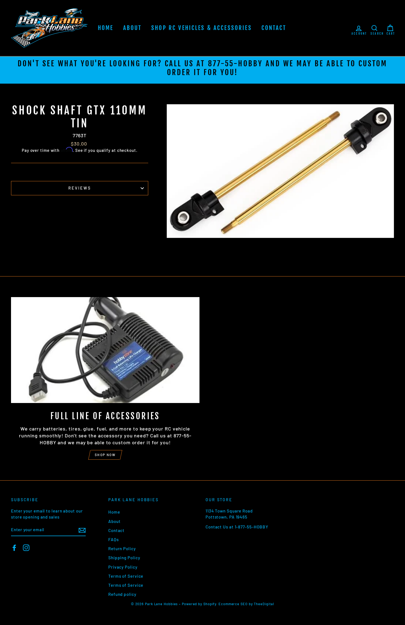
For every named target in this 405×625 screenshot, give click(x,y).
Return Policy (122, 548)
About (132, 27)
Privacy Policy (122, 566)
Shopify (209, 604)
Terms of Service (125, 576)
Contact (274, 27)
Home (106, 27)
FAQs (113, 539)
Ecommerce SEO (233, 604)
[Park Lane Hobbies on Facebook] (14, 547)
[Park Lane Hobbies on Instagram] (26, 547)
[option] (202, 70)
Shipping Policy (124, 557)
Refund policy (122, 594)
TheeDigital (264, 604)
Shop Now (105, 455)
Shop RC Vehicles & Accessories (201, 27)
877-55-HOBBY (235, 63)
